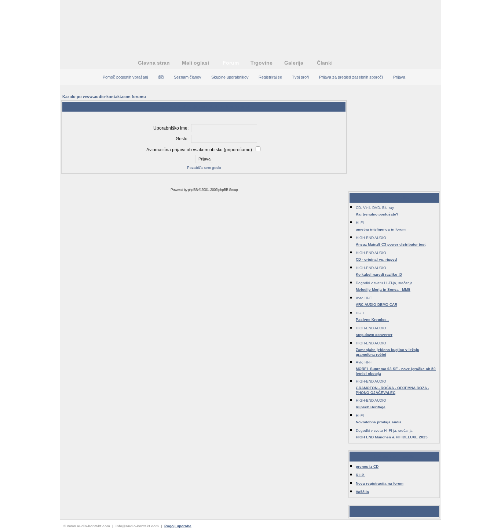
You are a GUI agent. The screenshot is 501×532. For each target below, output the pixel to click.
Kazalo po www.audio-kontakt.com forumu (104, 96)
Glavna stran (154, 63)
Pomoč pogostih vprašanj (125, 77)
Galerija (293, 63)
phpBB (193, 190)
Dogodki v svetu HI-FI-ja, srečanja (384, 283)
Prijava (399, 77)
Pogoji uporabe (177, 526)
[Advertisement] (250, 23)
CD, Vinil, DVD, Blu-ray (375, 208)
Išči (161, 77)
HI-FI (360, 223)
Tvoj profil (300, 77)
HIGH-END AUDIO (371, 238)
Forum (231, 63)
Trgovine (262, 63)
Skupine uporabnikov (230, 77)
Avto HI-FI (364, 298)
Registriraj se (270, 77)
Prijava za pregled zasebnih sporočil (351, 77)
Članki (325, 63)
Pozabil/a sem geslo (204, 168)
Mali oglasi (195, 63)
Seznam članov (187, 77)
